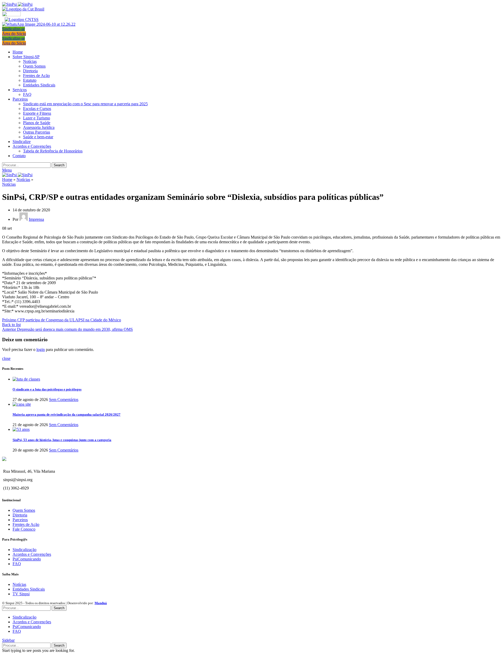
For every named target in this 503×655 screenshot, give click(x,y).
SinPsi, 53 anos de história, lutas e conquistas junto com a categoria (62, 440)
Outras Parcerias (36, 132)
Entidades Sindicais (39, 85)
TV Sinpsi (21, 594)
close (6, 358)
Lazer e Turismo (36, 118)
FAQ (27, 94)
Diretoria (30, 71)
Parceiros (20, 520)
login (40, 349)
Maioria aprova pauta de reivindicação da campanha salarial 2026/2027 (67, 414)
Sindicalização (24, 549)
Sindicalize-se (13, 29)
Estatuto (29, 80)
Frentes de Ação (36, 75)
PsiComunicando (27, 559)
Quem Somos (34, 66)
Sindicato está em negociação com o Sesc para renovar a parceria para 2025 (85, 104)
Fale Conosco (24, 529)
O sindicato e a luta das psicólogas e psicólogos (47, 389)
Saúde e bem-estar (38, 137)
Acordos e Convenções (32, 554)
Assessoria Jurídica (38, 127)
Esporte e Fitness (37, 113)
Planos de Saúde (36, 122)
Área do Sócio (14, 33)
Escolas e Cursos (37, 108)
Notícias (30, 61)
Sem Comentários (63, 399)
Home (7, 179)
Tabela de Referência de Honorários (53, 151)
